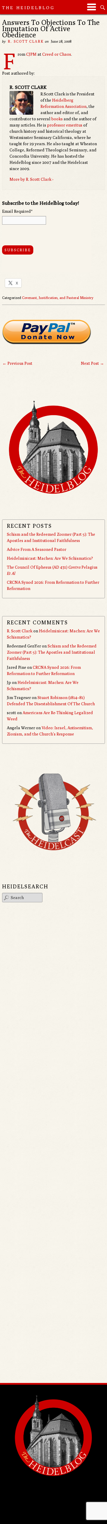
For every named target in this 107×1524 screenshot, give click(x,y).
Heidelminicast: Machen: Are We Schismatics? (50, 558)
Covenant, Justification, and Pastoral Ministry (57, 297)
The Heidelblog (28, 7)
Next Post (92, 363)
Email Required (17, 211)
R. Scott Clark (25, 41)
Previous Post (17, 363)
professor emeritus (64, 125)
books (57, 118)
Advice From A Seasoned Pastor (36, 549)
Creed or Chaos (56, 54)
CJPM (31, 54)
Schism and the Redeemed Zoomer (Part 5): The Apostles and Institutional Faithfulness (52, 652)
